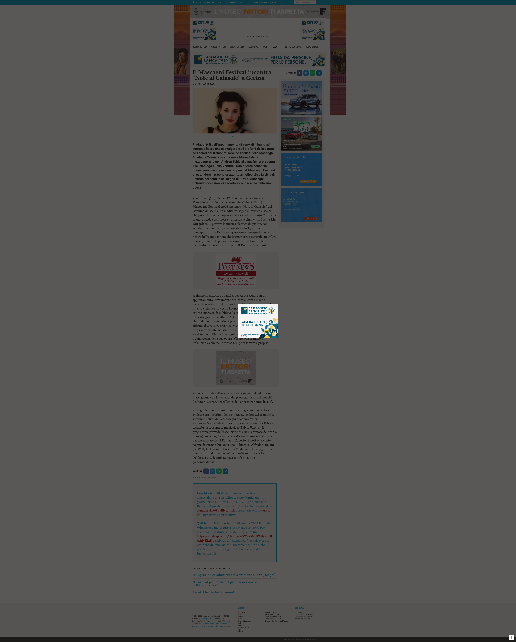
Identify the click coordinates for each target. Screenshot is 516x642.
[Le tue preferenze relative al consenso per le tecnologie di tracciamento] (511, 637)
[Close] (278, 304)
